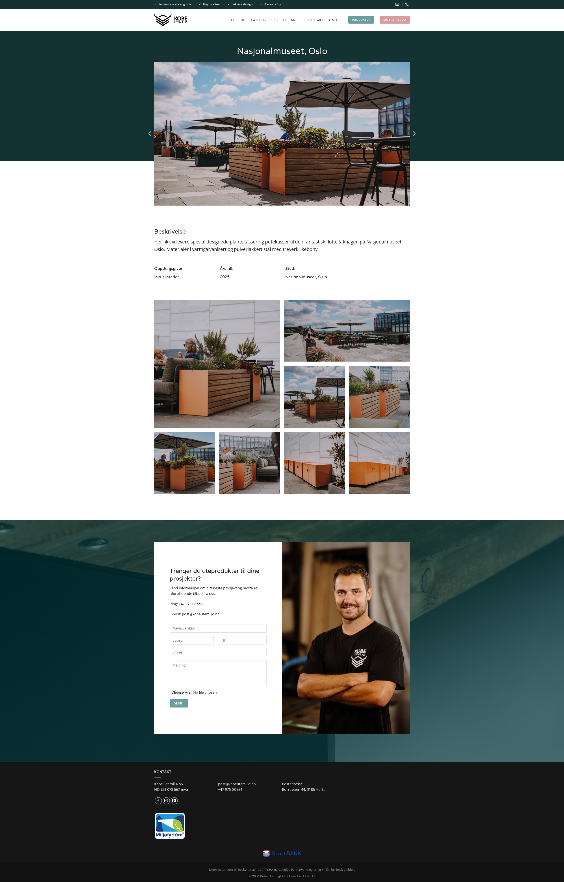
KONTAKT (315, 20)
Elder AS (309, 876)
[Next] (414, 133)
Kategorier (261, 20)
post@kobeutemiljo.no (201, 614)
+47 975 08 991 (191, 604)
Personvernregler (304, 869)
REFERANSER (291, 20)
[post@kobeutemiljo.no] (397, 4)
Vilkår (326, 869)
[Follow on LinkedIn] (174, 800)
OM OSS (336, 20)
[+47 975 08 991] (407, 4)
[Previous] (150, 133)
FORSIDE (238, 20)
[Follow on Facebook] (158, 800)
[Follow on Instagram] (166, 800)
